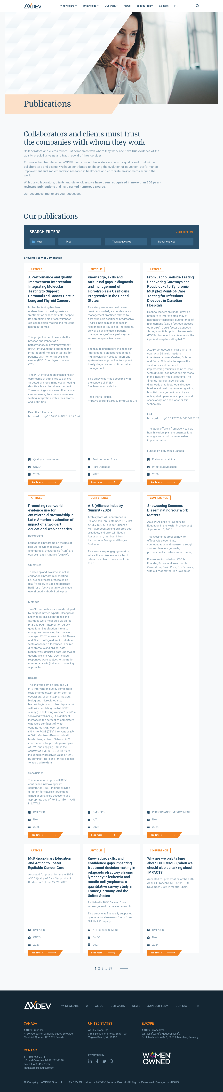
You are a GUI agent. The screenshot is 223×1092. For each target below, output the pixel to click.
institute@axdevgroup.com (39, 1067)
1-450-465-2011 (35, 1056)
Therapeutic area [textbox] (121, 241)
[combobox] (42, 241)
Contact (163, 5)
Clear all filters (184, 231)
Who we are (67, 5)
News (127, 5)
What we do (89, 5)
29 (111, 968)
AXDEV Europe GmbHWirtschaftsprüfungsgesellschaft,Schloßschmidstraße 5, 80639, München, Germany (170, 1034)
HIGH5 (174, 1082)
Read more (37, 482)
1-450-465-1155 (40, 1064)
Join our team (144, 5)
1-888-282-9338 (54, 1060)
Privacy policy (96, 1054)
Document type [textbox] (166, 241)
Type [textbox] (69, 241)
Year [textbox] (39, 241)
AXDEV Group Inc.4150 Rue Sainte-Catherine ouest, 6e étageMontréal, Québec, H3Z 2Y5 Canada (48, 1034)
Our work (110, 5)
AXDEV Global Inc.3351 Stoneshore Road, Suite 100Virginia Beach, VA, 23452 (107, 1034)
